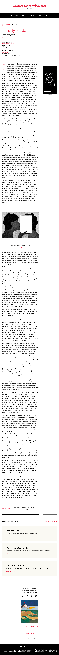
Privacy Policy (29, 633)
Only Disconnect (15, 566)
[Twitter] (23, 596)
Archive (29, 630)
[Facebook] (32, 596)
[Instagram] (27, 596)
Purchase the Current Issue (29, 626)
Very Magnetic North (17, 548)
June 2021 (6, 25)
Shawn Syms (9, 536)
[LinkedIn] (36, 596)
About (17, 15)
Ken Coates (9, 553)
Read (40, 15)
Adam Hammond (10, 571)
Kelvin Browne (6, 38)
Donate (33, 15)
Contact (24, 15)
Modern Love (13, 530)
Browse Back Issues (51, 521)
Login (46, 15)
